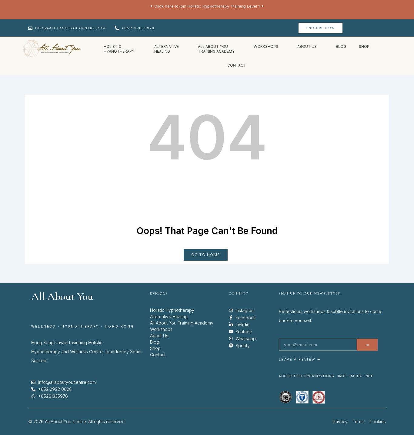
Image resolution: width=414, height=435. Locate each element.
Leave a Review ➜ (300, 359)
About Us (159, 335)
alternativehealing (166, 49)
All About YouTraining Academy (216, 49)
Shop (364, 46)
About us (307, 46)
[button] (122, 49)
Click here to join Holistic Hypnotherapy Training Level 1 (207, 6)
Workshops (266, 46)
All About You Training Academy (181, 322)
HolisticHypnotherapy (119, 49)
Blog (341, 46)
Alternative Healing (169, 316)
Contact (236, 65)
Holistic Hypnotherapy (172, 310)
